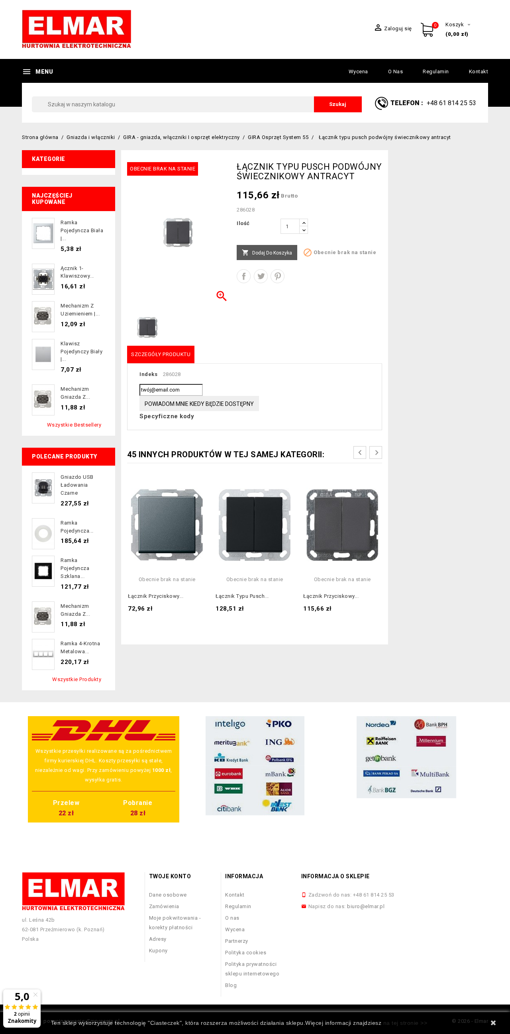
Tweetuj (260, 276)
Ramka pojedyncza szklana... (75, 568)
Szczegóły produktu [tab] (160, 354)
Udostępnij (243, 276)
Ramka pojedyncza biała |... (82, 230)
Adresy (158, 939)
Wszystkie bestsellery (74, 425)
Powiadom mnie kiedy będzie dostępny (199, 404)
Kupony (158, 951)
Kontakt (478, 71)
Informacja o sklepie (335, 876)
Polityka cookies (245, 953)
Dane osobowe (168, 895)
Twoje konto (170, 876)
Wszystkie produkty (76, 679)
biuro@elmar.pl (365, 906)
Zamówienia (164, 906)
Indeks (148, 374)
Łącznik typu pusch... (242, 596)
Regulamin (436, 71)
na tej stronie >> (405, 1023)
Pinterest (277, 276)
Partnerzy (236, 941)
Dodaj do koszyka (267, 252)
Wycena (358, 71)
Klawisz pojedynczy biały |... (81, 351)
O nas (395, 71)
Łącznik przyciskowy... (155, 596)
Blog (231, 985)
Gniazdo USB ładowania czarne (77, 485)
